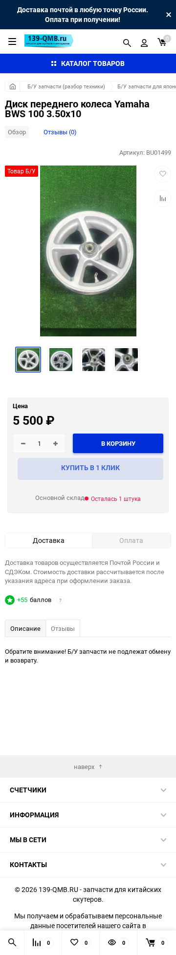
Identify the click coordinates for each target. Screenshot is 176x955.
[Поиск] (127, 41)
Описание (25, 628)
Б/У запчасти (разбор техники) (66, 86)
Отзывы (63, 628)
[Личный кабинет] (144, 41)
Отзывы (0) (60, 131)
